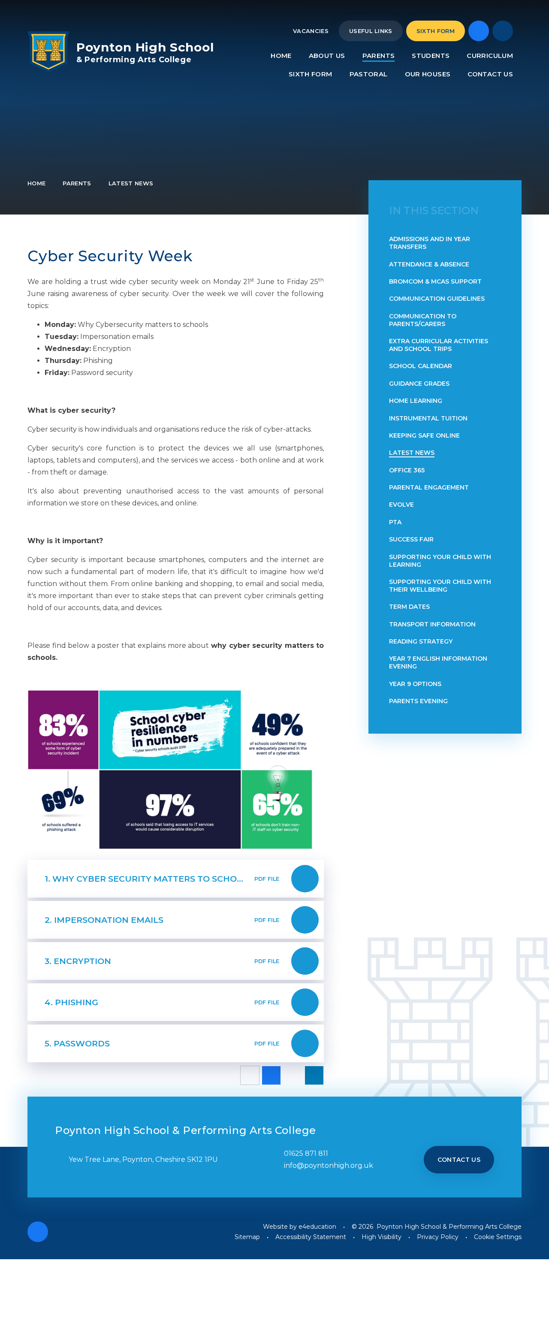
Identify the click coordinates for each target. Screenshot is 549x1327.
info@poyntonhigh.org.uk (328, 1165)
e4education (317, 1226)
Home (36, 183)
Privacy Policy (438, 1237)
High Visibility (381, 1237)
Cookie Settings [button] (498, 1237)
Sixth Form (435, 30)
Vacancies (311, 30)
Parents (77, 183)
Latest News (131, 183)
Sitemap (247, 1237)
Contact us (459, 1160)
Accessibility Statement (310, 1237)
